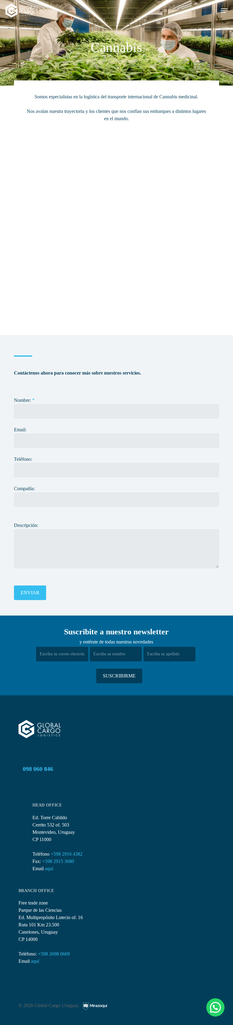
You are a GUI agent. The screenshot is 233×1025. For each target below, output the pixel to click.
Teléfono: (23, 459)
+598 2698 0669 (54, 953)
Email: (20, 429)
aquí (49, 868)
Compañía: (24, 488)
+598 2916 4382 (67, 854)
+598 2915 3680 (58, 861)
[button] (224, 11)
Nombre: (24, 400)
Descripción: (26, 525)
